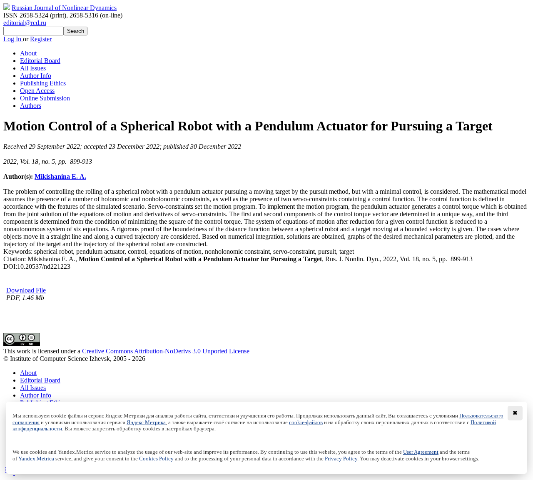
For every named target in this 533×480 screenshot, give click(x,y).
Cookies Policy (156, 459)
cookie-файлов (306, 422)
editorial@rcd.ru (24, 22)
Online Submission (45, 98)
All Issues (33, 68)
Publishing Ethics (43, 83)
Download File (26, 290)
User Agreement (420, 452)
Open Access (37, 90)
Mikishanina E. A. (60, 176)
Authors (30, 105)
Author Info (35, 75)
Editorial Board (40, 60)
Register (41, 38)
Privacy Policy (341, 459)
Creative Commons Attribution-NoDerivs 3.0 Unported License (165, 351)
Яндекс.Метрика (146, 422)
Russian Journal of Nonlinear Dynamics (64, 7)
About (28, 53)
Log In (13, 38)
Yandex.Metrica (36, 459)
